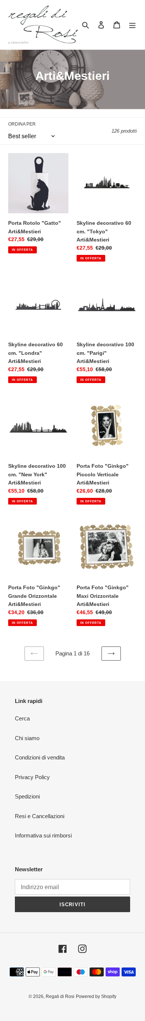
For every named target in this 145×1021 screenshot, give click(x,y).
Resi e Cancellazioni (39, 816)
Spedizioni (27, 796)
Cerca (22, 718)
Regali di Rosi (60, 996)
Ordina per (22, 124)
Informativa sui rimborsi (43, 835)
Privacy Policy (32, 777)
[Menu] (132, 25)
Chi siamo (27, 738)
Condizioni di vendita (40, 757)
